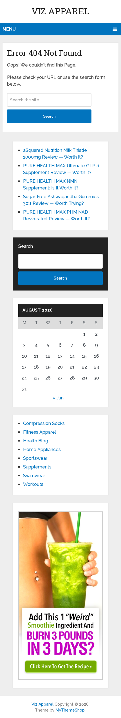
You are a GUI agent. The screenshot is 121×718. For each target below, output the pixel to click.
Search (49, 116)
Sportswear (35, 458)
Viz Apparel (60, 11)
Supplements (37, 467)
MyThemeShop (70, 710)
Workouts (33, 484)
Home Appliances (42, 449)
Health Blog (35, 440)
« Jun (58, 398)
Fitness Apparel (39, 432)
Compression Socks (44, 423)
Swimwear (34, 475)
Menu (9, 29)
